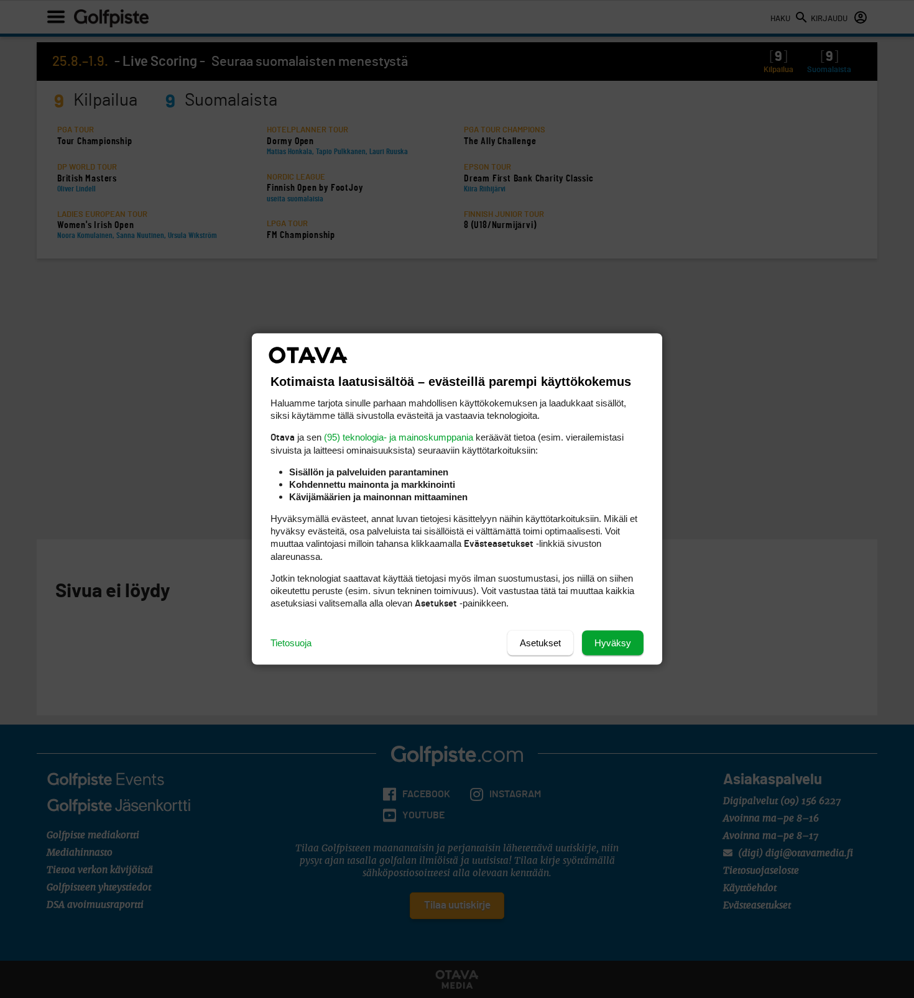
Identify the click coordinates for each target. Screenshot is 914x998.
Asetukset (540, 643)
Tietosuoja (291, 643)
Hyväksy (612, 643)
